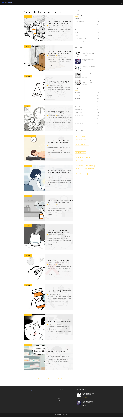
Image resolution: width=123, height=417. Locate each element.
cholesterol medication (82, 163)
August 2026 (78, 92)
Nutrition (77, 35)
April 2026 (77, 103)
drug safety (79, 168)
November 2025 (79, 118)
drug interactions (80, 152)
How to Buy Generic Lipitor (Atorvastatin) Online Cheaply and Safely (88, 53)
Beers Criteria (79, 170)
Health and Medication (81, 38)
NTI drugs (88, 170)
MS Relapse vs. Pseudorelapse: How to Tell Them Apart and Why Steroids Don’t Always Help (89, 67)
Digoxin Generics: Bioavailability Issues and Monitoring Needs (58, 82)
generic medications (81, 149)
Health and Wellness (30, 136)
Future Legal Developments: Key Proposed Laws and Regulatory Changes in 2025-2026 (58, 112)
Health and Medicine (80, 21)
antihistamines (79, 165)
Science (27, 106)
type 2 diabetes (89, 165)
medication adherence (81, 141)
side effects (79, 147)
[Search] (97, 10)
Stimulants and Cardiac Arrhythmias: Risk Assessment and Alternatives (60, 201)
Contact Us (61, 400)
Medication (28, 16)
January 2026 (78, 112)
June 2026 (77, 98)
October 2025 (78, 120)
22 (65, 378)
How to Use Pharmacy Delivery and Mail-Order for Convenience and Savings (59, 52)
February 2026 (78, 109)
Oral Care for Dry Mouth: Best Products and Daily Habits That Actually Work (58, 231)
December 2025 (79, 115)
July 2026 (77, 95)
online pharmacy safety (82, 144)
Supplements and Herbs (81, 29)
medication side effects (82, 155)
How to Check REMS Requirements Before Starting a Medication (59, 291)
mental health (79, 160)
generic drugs (79, 157)
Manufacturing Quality (80, 41)
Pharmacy (28, 46)
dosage (88, 157)
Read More (49, 35)
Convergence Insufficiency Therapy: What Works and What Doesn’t (89, 74)
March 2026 (78, 106)
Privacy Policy (61, 396)
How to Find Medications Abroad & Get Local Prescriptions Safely (59, 22)
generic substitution (81, 173)
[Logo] (10, 2)
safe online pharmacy (81, 139)
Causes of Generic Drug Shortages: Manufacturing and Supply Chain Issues (89, 81)
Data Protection (61, 398)
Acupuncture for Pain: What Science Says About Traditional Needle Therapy (59, 141)
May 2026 (77, 101)
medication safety (80, 136)
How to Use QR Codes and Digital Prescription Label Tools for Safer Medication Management (89, 60)
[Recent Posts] (78, 54)
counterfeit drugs (89, 168)
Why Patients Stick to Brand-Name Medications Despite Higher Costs (59, 171)
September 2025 (79, 123)
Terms (61, 395)
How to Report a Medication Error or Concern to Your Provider (60, 350)
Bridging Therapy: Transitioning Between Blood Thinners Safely (58, 261)
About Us (61, 393)
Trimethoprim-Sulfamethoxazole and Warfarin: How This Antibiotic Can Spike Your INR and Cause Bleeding (60, 321)
